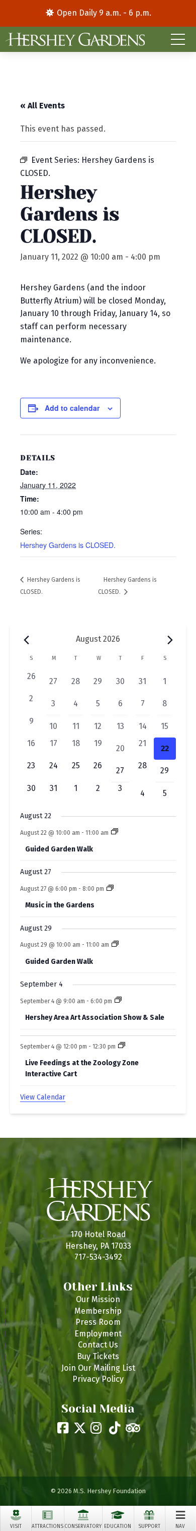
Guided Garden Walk (59, 849)
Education (117, 1526)
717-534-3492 (98, 1257)
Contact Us (98, 1345)
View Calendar (42, 1097)
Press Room (98, 1322)
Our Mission (98, 1299)
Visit (16, 1526)
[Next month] (170, 640)
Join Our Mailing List (98, 1368)
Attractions (47, 1526)
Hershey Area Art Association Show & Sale (94, 1017)
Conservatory (83, 1526)
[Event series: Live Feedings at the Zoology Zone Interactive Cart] (121, 1046)
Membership (98, 1311)
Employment (98, 1333)
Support (149, 1526)
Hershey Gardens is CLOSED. (68, 545)
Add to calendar (72, 408)
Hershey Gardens (75, 39)
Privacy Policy (98, 1379)
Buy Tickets (98, 1356)
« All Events (42, 105)
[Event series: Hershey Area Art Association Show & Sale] (118, 1000)
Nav (180, 1526)
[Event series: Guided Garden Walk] (114, 832)
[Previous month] (26, 640)
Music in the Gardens (59, 905)
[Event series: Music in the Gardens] (110, 888)
